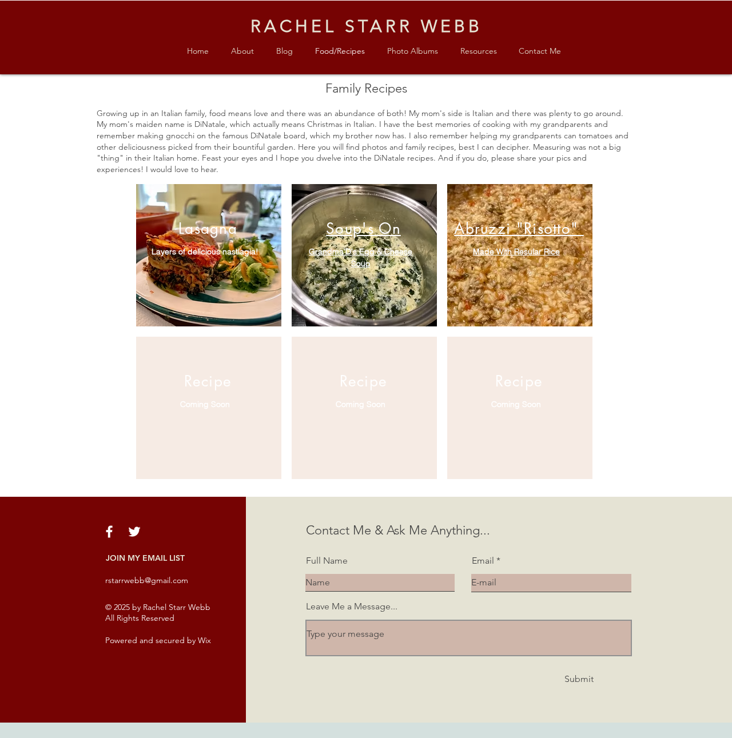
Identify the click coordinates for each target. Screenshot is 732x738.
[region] (208, 255)
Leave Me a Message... (351, 606)
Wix (204, 640)
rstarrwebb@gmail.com (146, 580)
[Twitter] (134, 532)
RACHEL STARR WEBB (366, 26)
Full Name (327, 560)
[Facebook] (109, 532)
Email (483, 560)
